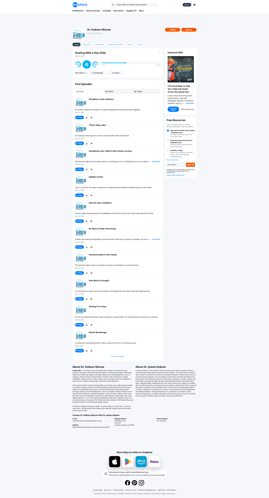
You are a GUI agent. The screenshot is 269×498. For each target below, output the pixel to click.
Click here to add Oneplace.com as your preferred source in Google (137, 475)
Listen (76, 44)
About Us (107, 490)
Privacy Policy (118, 490)
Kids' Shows (118, 11)
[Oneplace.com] (80, 4)
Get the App (97, 490)
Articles (130, 44)
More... (142, 11)
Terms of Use (130, 490)
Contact (140, 44)
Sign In (186, 5)
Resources (87, 44)
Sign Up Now (173, 109)
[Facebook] (127, 482)
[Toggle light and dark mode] (194, 5)
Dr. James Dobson (95, 33)
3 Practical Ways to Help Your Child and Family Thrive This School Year (179, 89)
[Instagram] (141, 482)
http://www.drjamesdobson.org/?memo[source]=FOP (91, 427)
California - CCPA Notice (166, 490)
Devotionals (100, 44)
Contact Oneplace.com (147, 490)
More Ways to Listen (116, 44)
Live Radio (106, 11)
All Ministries (78, 11)
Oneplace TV (131, 11)
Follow (173, 29)
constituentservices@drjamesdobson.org (87, 421)
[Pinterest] (134, 482)
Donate (189, 30)
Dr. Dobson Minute (99, 29)
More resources (187, 109)
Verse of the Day (93, 11)
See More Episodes (117, 356)
